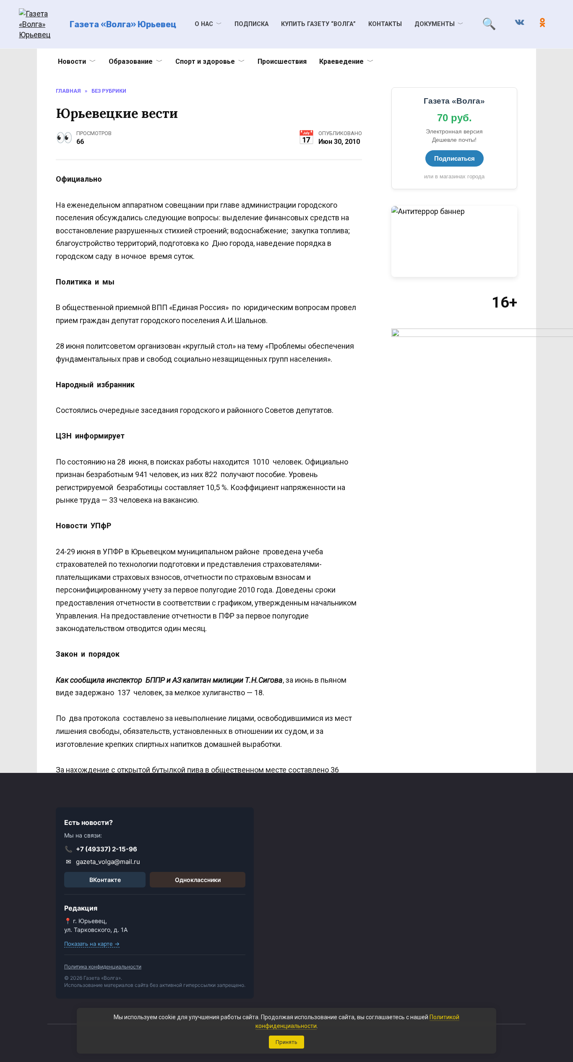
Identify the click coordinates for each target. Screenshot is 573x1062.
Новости (72, 61)
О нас (204, 24)
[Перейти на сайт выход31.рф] (454, 241)
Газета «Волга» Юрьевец (123, 24)
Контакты (385, 24)
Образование (131, 61)
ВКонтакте (105, 879)
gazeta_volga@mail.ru (103, 862)
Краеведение (341, 61)
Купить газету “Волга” (318, 24)
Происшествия (282, 61)
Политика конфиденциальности (102, 966)
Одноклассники (198, 879)
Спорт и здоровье (205, 61)
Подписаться (454, 158)
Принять (286, 1042)
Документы (434, 24)
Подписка (251, 24)
